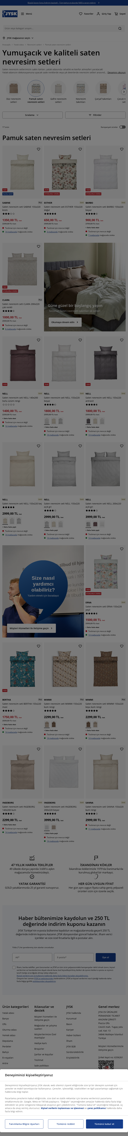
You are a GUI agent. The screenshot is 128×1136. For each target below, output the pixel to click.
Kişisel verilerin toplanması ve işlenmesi (62, 1108)
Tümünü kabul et (105, 1123)
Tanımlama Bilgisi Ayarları (24, 1123)
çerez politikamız (96, 1108)
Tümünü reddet (66, 1123)
